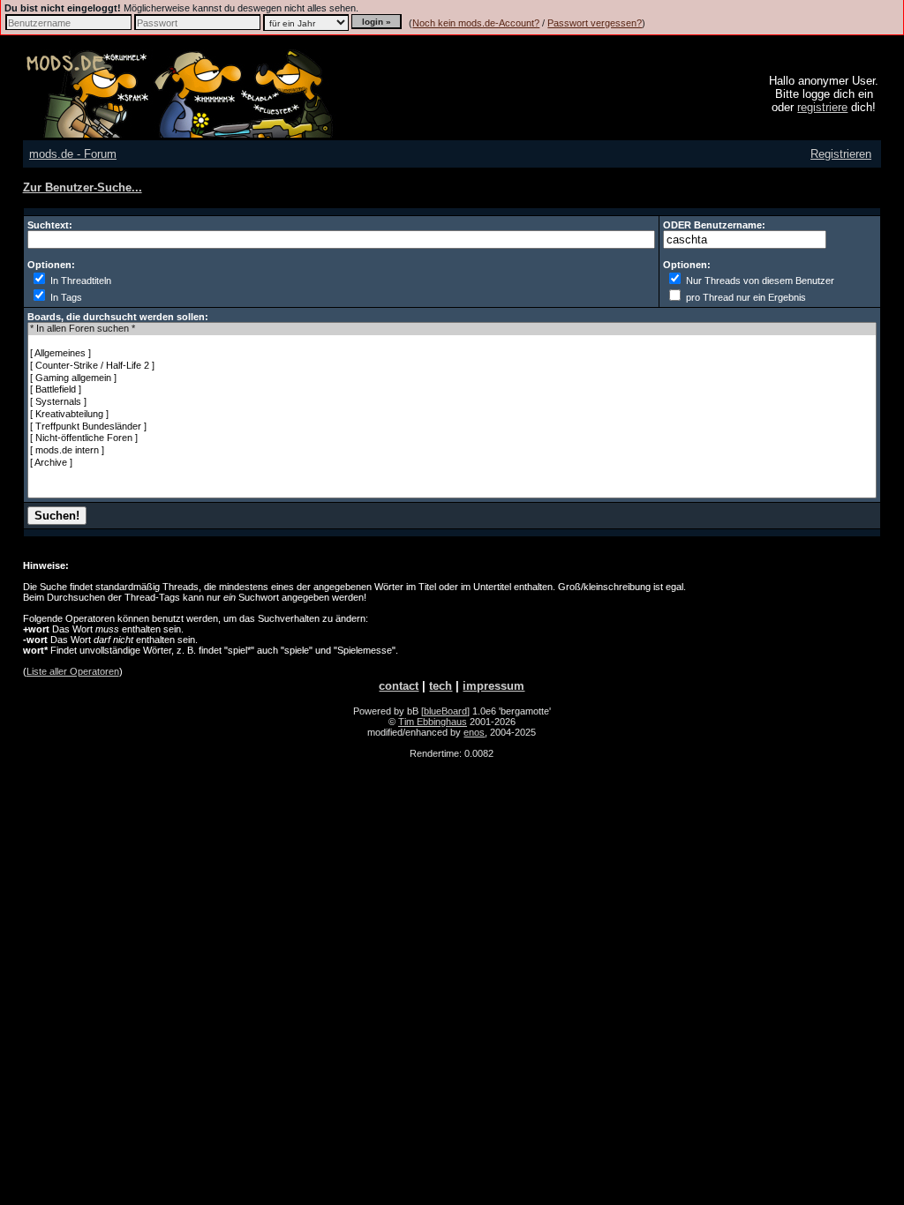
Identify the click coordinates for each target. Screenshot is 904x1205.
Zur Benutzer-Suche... (82, 187)
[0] (452, 341)
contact (398, 685)
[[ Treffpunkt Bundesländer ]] (452, 427)
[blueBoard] (445, 711)
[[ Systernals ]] (452, 402)
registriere (822, 107)
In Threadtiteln (79, 280)
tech (440, 685)
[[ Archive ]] (452, 463)
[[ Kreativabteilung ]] (452, 414)
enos (474, 732)
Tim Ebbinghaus (432, 721)
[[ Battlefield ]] (452, 390)
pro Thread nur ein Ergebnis (744, 297)
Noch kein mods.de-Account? (475, 23)
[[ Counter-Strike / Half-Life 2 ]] (452, 366)
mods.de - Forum (73, 154)
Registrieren (840, 154)
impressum (493, 685)
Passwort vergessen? (594, 23)
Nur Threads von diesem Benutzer (758, 280)
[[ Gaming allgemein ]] (452, 378)
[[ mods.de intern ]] (452, 451)
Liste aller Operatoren (72, 671)
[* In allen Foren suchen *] (452, 329)
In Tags (65, 297)
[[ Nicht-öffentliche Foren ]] (452, 438)
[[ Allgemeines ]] (452, 354)
